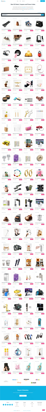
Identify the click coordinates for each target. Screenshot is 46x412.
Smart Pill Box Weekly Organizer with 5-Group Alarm (30, 103)
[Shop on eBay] (37, 380)
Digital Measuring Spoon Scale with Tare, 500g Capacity (31, 327)
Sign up (17, 403)
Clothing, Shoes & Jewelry (27, 167)
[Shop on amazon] (26, 380)
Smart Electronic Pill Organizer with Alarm (18, 103)
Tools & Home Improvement (16, 182)
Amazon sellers (17, 406)
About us (24, 403)
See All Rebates (39, 12)
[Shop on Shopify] (33, 383)
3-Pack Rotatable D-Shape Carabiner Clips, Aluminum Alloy (31, 342)
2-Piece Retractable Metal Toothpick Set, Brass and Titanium (20, 118)
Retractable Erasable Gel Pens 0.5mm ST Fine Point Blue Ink (20, 148)
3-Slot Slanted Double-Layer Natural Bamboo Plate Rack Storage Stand (11, 342)
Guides (32, 406)
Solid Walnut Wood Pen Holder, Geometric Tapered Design (20, 29)
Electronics (3, 182)
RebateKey (15, 410)
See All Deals (43, 12)
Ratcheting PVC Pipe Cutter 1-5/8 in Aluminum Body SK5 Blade (21, 342)
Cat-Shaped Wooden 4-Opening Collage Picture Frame (9, 252)
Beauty (36, 182)
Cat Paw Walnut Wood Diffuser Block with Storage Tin (9, 103)
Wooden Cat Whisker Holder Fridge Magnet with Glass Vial (9, 133)
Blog (24, 406)
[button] (10, 18)
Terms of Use (25, 410)
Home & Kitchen (4, 18)
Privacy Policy (29, 410)
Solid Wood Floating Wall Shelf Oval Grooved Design (19, 327)
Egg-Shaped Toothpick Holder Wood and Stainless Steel (9, 88)
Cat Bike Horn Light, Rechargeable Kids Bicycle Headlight (31, 88)
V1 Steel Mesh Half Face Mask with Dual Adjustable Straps (20, 252)
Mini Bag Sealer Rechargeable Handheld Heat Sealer (31, 133)
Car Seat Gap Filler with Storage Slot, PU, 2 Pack (8, 29)
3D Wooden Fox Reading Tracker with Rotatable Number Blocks (32, 252)
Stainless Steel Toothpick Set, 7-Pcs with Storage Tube (20, 133)
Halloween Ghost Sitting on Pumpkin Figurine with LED (9, 178)
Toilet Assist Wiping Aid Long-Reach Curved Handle (8, 327)
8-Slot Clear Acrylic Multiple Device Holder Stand (30, 29)
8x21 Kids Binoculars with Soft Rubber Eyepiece (8, 148)
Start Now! (23, 395)
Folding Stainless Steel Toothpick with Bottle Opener (30, 118)
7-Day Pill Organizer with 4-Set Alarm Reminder (19, 178)
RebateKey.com (24, 7)
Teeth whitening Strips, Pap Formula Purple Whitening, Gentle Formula (22, 163)
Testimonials (32, 403)
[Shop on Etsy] (19, 383)
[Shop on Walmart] (15, 380)
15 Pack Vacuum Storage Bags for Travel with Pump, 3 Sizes (9, 297)
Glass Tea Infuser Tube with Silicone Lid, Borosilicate (8, 118)
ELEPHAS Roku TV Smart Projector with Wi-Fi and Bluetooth (31, 297)
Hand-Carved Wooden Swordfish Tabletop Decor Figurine (20, 88)
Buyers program (40, 403)
